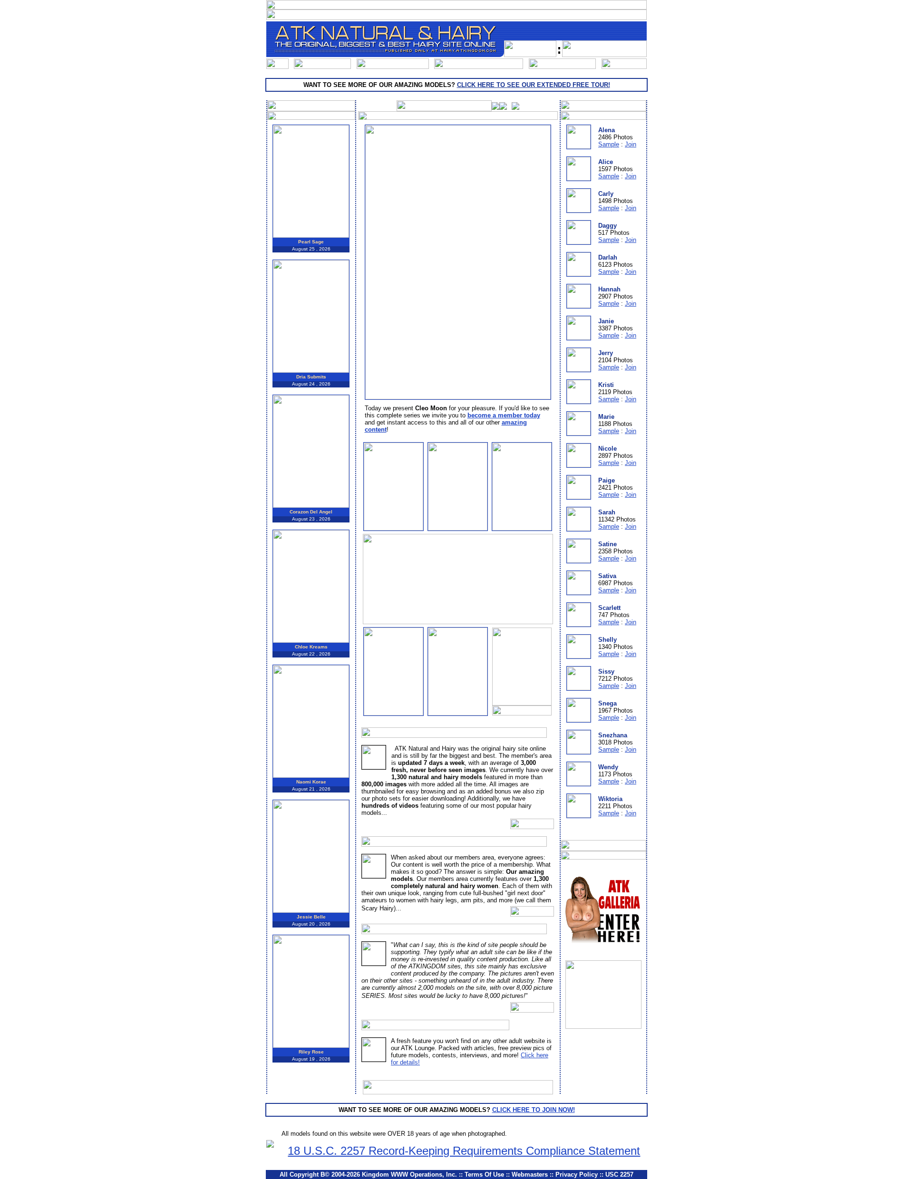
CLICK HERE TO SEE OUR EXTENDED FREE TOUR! (533, 84)
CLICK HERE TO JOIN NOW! (533, 1109)
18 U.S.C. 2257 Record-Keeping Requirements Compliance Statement (464, 1150)
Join (630, 144)
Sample (608, 144)
